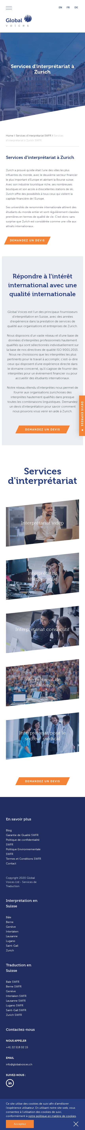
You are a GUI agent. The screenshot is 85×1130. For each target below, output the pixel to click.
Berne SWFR (14, 986)
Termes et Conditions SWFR (23, 858)
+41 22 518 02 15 (17, 1047)
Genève (11, 926)
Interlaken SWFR (16, 996)
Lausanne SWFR (16, 1000)
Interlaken (12, 931)
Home (9, 135)
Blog (9, 830)
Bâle (8, 917)
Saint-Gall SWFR (16, 1010)
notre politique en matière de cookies (52, 1116)
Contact (11, 863)
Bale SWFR (12, 982)
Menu (10, 8)
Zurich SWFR (14, 1015)
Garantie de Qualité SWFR (22, 835)
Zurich (10, 950)
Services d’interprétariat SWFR (33, 135)
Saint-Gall (12, 945)
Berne (9, 922)
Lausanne (12, 936)
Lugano (10, 941)
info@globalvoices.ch (19, 1064)
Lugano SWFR (14, 1005)
